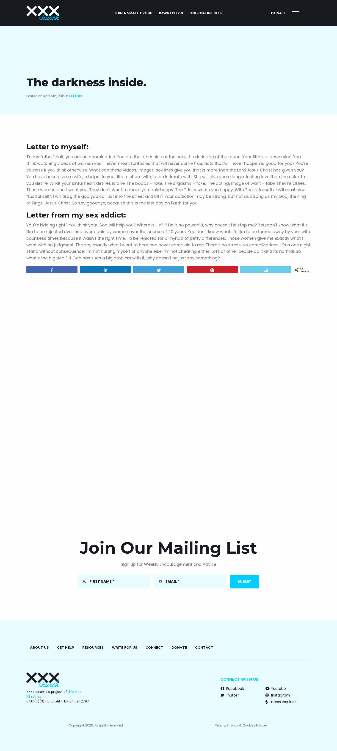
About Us (39, 647)
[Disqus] (168, 335)
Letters (75, 96)
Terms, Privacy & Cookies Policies (241, 725)
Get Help (65, 647)
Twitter (232, 695)
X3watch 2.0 (171, 13)
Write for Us (124, 647)
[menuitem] (133, 13)
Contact (204, 647)
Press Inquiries (283, 702)
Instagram (280, 695)
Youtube (278, 689)
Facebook (234, 689)
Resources (93, 647)
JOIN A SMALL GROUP (133, 13)
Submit (244, 582)
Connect (154, 647)
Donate (278, 13)
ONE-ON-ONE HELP (206, 13)
